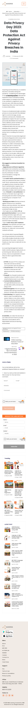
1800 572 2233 (6, 689)
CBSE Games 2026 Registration (16, 544)
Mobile (5, 431)
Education (17, 19)
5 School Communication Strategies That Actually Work (16, 586)
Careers (4, 655)
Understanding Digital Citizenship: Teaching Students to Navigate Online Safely (17, 604)
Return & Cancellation (8, 673)
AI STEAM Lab (5, 650)
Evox (3, 646)
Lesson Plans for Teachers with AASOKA (19, 512)
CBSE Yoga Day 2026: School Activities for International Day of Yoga (19, 492)
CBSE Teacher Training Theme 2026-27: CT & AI (17, 577)
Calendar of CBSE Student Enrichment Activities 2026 (18, 473)
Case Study (5, 662)
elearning (6, 331)
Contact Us (5, 657)
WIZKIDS (4, 653)
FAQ (3, 669)
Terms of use (6, 671)
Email (5, 425)
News (3, 659)
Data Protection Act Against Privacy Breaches (12, 329)
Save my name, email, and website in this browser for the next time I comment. (13, 375)
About (4, 643)
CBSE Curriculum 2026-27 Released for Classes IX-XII (17, 595)
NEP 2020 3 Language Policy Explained (9, 512)
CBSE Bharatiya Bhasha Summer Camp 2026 (9, 472)
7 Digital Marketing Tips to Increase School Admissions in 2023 (10, 350)
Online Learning (15, 331)
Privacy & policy (6, 676)
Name (5, 420)
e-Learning (11, 19)
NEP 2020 (4, 648)
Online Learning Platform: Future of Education (17, 340)
